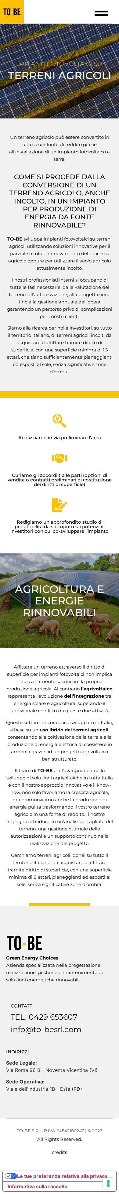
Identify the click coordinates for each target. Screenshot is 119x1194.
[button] (101, 13)
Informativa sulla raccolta (37, 1186)
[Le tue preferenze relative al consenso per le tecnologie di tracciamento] (108, 1183)
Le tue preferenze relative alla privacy (62, 1176)
